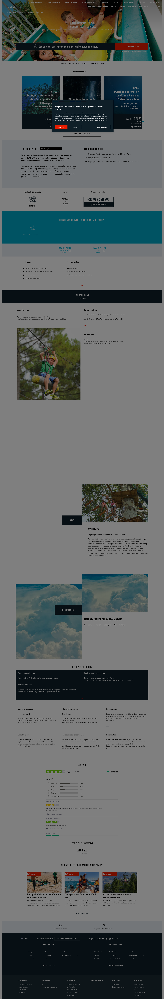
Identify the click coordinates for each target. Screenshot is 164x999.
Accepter (61, 127)
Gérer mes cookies (102, 127)
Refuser (75, 127)
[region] (83, 116)
